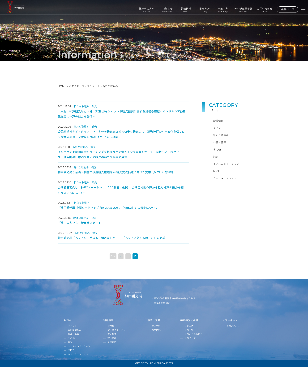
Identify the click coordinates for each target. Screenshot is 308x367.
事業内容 (223, 10)
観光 (94, 106)
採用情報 (111, 338)
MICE (216, 171)
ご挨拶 (110, 326)
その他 (217, 149)
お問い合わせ (264, 10)
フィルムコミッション (226, 164)
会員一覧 (188, 330)
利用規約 (111, 342)
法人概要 (111, 334)
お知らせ (167, 10)
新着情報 (218, 120)
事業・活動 (153, 320)
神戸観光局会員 (243, 10)
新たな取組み (81, 106)
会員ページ (287, 9)
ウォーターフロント (224, 178)
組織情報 (186, 10)
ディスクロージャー (117, 330)
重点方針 (204, 10)
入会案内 (188, 326)
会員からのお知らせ (194, 334)
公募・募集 (219, 142)
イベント (218, 128)
